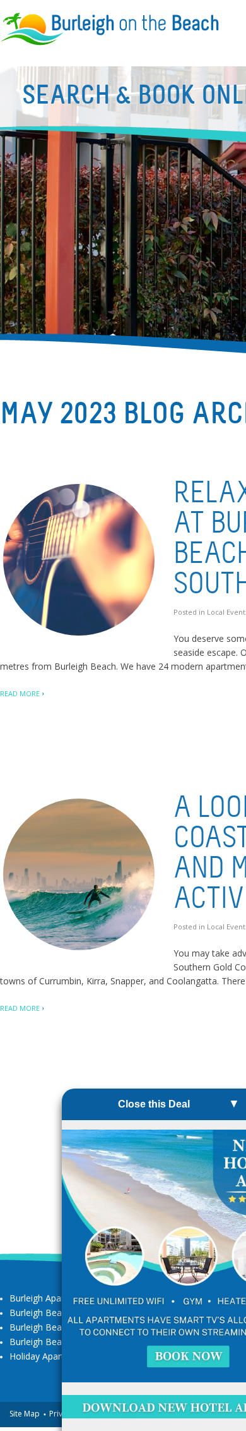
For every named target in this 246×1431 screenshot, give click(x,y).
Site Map (24, 1413)
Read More (20, 693)
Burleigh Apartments (51, 1298)
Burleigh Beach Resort (55, 1342)
